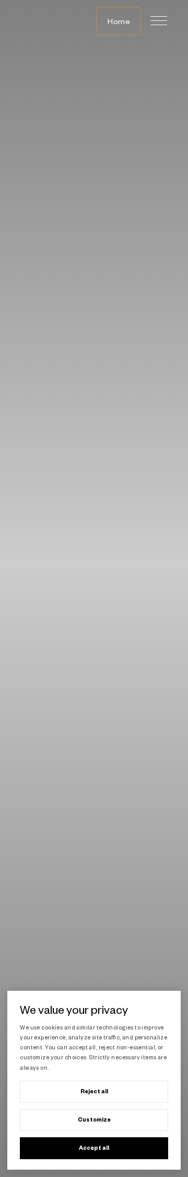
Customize (94, 1119)
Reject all (94, 1091)
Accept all (94, 1147)
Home (119, 21)
